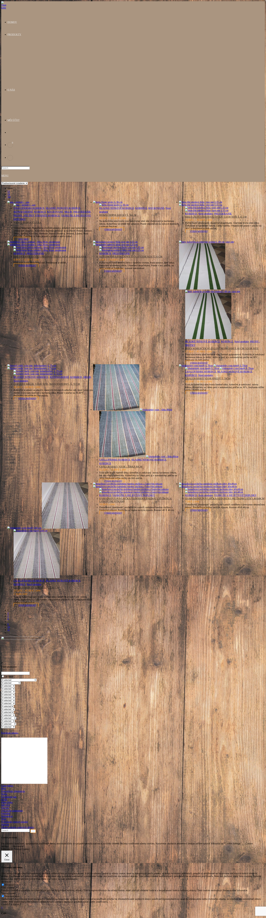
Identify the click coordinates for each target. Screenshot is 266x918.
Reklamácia (7, 816)
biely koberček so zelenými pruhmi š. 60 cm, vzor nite (222, 348)
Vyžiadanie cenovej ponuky (14, 821)
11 (8, 629)
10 (8, 627)
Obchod (5, 808)
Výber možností (113, 229)
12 (8, 191)
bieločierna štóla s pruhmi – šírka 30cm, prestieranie (50, 256)
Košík (4, 799)
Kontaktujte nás (8, 797)
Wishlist (5, 824)
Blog (3, 788)
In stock (9, 676)
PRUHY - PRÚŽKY (24, 215)
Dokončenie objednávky (13, 791)
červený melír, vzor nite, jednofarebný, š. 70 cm (47, 384)
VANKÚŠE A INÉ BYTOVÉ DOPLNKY (133, 495)
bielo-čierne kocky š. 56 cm (117, 215)
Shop (3, 819)
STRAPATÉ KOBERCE (47, 215)
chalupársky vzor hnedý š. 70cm (207, 378)
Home (4, 794)
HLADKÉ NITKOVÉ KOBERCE (63, 208)
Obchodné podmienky (12, 810)
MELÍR (68, 211)
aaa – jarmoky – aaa (27, 222)
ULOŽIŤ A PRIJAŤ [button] (11, 904)
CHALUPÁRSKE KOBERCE (29, 208)
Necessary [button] (6, 881)
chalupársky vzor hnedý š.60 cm (36, 587)
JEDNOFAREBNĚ (23, 211)
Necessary (10, 884)
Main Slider (7, 802)
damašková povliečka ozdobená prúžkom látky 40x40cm (224, 498)
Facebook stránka (9, 733)
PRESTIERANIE (82, 211)
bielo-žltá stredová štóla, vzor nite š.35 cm (216, 217)
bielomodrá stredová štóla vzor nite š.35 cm (130, 256)
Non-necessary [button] (8, 893)
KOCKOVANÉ (55, 211)
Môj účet (5, 805)
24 (8, 194)
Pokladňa (5, 813)
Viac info (23, 239)
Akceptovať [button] (18, 846)
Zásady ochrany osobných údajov (17, 827)
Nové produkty (205, 213)
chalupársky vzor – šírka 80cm (120, 466)
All (8, 197)
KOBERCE (40, 211)
